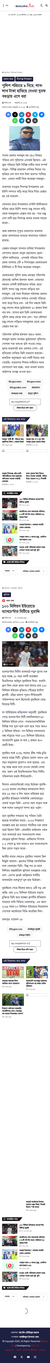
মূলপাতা (7, 72)
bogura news (34, 381)
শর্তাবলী (18, 1350)
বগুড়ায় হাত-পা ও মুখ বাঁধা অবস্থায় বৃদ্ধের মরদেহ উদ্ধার (35, 440)
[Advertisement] (25, 45)
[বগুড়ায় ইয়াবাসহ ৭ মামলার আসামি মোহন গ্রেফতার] (9, 528)
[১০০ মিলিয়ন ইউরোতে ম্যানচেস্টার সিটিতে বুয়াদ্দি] (9, 503)
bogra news (15, 381)
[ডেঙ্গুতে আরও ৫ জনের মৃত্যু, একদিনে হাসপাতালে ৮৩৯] (9, 539)
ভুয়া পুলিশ (33, 393)
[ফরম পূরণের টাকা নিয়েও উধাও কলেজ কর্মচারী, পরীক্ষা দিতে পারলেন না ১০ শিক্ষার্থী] (37, 460)
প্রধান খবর (8, 79)
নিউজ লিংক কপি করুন (25, 408)
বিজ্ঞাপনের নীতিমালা (30, 1350)
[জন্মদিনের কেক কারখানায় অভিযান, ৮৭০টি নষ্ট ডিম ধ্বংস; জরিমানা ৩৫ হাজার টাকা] (9, 515)
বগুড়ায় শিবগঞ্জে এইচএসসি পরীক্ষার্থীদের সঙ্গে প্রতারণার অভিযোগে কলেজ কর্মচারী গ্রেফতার (12, 477)
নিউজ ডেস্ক (7, 103)
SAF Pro (35, 1345)
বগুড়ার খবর (17, 393)
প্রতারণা (36, 387)
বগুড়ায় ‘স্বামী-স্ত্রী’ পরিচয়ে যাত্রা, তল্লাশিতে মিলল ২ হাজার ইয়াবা (13, 440)
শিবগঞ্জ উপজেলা (16, 72)
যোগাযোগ (42, 1350)
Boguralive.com (18, 387)
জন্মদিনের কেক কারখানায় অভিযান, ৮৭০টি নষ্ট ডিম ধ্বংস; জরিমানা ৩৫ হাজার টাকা (32, 514)
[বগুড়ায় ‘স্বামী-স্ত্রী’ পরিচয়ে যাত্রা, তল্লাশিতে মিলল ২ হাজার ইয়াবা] (13, 430)
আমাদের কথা (9, 1350)
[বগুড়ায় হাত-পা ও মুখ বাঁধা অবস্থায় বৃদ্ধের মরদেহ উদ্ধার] (37, 430)
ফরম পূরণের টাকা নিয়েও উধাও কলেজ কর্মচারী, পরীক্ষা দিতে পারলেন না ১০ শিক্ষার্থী (36, 476)
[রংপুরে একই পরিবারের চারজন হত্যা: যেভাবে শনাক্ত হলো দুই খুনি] (9, 551)
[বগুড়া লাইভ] (25, 5)
